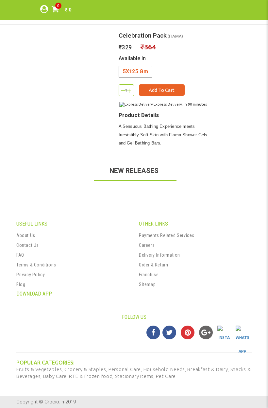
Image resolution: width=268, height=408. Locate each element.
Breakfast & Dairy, (208, 369)
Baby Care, (56, 376)
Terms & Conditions (36, 264)
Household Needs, (165, 369)
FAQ (20, 255)
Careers (147, 245)
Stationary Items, (135, 376)
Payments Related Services (166, 235)
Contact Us (27, 245)
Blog (20, 284)
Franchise (149, 274)
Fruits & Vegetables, (40, 369)
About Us (25, 235)
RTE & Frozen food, (92, 376)
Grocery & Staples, (86, 369)
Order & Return (153, 264)
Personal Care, (126, 369)
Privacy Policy (30, 274)
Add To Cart (162, 90)
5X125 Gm (135, 71)
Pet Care (166, 376)
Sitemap (147, 284)
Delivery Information (159, 255)
